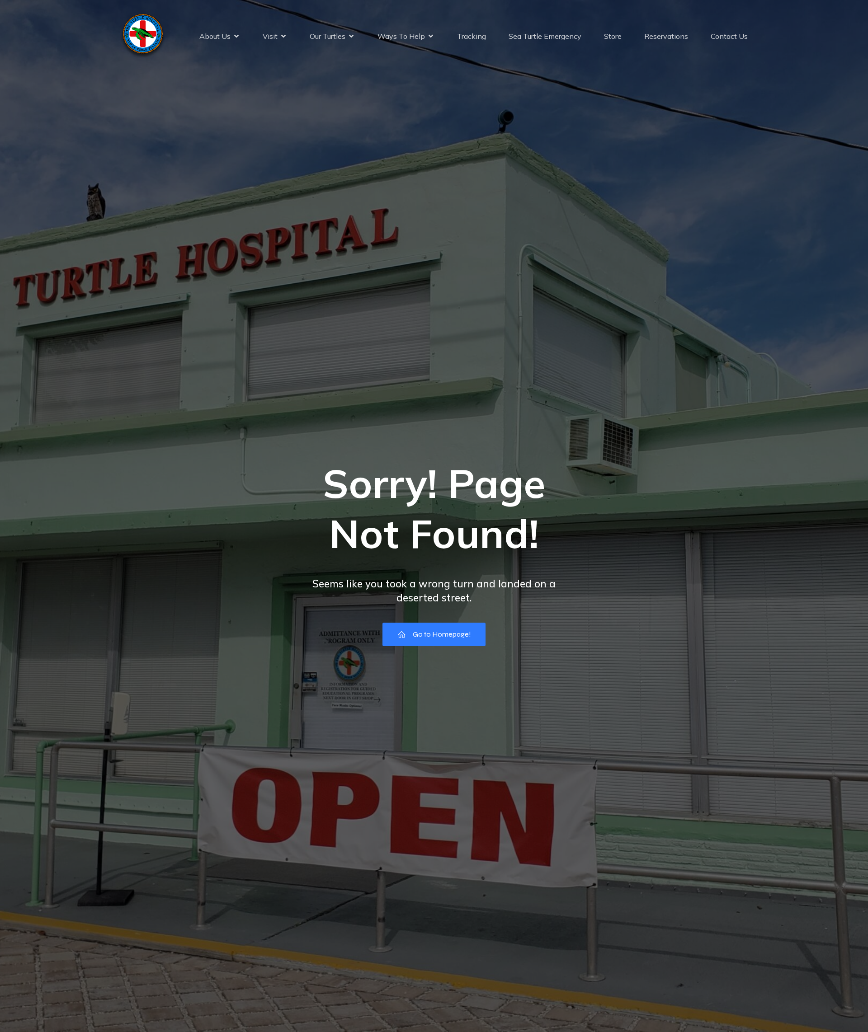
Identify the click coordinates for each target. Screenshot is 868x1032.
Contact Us (729, 36)
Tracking (471, 36)
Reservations (666, 36)
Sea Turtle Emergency (545, 36)
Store (613, 36)
